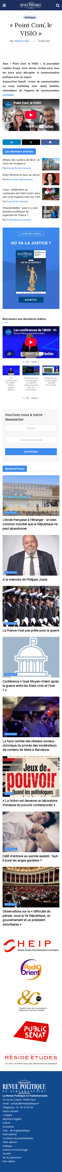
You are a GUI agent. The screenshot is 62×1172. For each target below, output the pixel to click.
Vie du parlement (12, 1157)
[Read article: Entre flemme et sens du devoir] (50, 179)
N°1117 (8, 793)
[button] (35, 362)
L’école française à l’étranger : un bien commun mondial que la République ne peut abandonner (30, 524)
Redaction (22, 41)
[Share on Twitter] (31, 142)
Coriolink (8, 95)
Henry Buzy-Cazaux (19, 168)
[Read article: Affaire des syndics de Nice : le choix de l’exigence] (50, 164)
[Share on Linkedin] (12, 142)
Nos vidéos (9, 1161)
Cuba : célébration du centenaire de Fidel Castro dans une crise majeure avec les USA (21, 193)
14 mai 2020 (44, 41)
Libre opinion (10, 1142)
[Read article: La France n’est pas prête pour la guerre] (31, 606)
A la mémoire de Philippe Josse (25, 579)
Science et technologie (15, 1149)
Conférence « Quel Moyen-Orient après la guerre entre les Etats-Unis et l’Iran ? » (31, 686)
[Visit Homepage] (30, 5)
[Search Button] (57, 5)
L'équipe (7, 1115)
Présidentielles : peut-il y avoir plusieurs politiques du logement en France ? (20, 211)
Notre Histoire (10, 1111)
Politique (30, 17)
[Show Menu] (4, 5)
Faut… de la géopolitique (16, 1130)
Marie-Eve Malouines (20, 179)
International (10, 1134)
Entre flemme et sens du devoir (21, 174)
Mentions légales (12, 1119)
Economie (8, 1126)
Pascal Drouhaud (17, 201)
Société (7, 1153)
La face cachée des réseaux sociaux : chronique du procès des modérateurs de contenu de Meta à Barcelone (30, 745)
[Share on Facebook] (50, 142)
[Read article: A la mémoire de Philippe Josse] (31, 555)
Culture (7, 1122)
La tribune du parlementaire (18, 1138)
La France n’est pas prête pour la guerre (31, 630)
